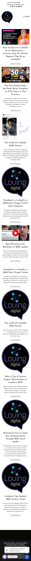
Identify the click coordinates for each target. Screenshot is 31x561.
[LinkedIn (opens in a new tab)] (17, 6)
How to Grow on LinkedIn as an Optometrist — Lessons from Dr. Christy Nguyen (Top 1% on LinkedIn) (15, 53)
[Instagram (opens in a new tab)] (15, 6)
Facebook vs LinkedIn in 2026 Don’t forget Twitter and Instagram (15, 203)
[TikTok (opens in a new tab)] (21, 6)
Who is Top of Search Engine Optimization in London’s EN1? (15, 379)
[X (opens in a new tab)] (10, 6)
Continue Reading (15, 63)
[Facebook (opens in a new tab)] (12, 6)
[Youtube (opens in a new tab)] (19, 6)
